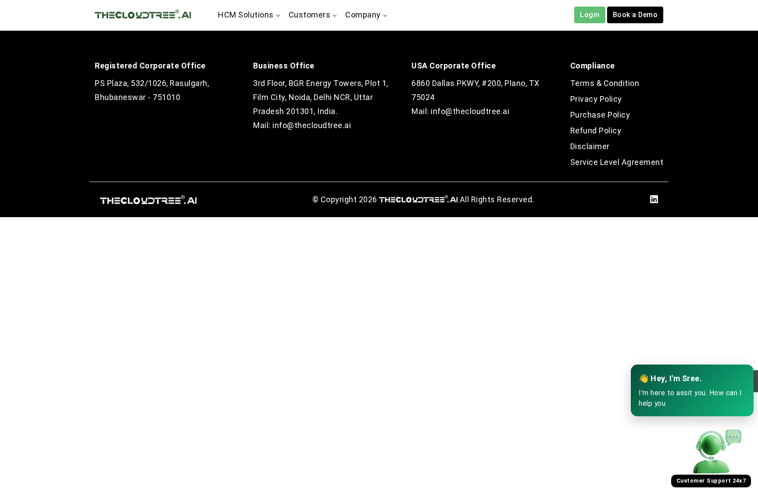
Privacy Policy (596, 99)
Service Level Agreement (617, 162)
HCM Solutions (246, 14)
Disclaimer (590, 146)
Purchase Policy (600, 114)
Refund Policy (596, 130)
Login (590, 15)
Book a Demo (635, 15)
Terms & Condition (605, 83)
